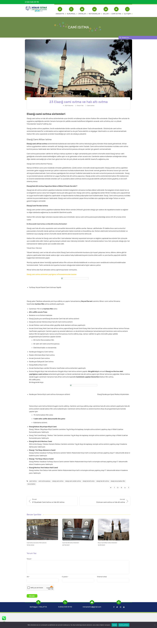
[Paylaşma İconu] (128, 487)
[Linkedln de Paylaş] (125, 487)
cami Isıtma (33, 481)
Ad (28, 577)
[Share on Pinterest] (121, 487)
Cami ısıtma (90, 105)
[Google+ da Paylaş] (117, 487)
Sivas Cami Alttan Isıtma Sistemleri (107, 542)
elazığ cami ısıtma (57, 481)
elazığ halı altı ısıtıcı (88, 481)
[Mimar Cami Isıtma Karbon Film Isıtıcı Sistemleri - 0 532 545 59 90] (37, 9)
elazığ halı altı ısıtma (102, 481)
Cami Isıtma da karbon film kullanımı (37, 542)
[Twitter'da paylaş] (110, 487)
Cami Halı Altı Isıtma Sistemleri (70, 542)
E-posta (65, 577)
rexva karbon (31, 484)
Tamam (114, 625)
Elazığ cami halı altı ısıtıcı (36, 228)
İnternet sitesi (102, 577)
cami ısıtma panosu (44, 481)
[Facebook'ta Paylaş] (114, 487)
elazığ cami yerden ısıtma (73, 481)
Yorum (29, 559)
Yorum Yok (80, 105)
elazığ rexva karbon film (118, 481)
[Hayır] (155, 625)
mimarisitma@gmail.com (92, 607)
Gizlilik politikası (123, 625)
